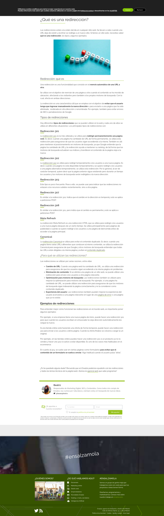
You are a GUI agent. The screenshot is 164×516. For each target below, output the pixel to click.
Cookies (109, 513)
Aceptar (127, 10)
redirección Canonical (52, 241)
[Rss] (41, 511)
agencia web (92, 371)
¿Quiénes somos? (44, 478)
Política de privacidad (99, 513)
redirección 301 (49, 136)
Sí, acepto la (81, 412)
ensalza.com (118, 497)
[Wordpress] (46, 511)
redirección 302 (49, 163)
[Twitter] (36, 511)
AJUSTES (113, 11)
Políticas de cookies (86, 11)
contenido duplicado (96, 250)
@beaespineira (61, 393)
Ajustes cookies (117, 513)
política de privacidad (86, 412)
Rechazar (140, 10)
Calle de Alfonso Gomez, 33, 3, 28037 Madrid (116, 510)
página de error (104, 295)
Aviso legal (126, 513)
